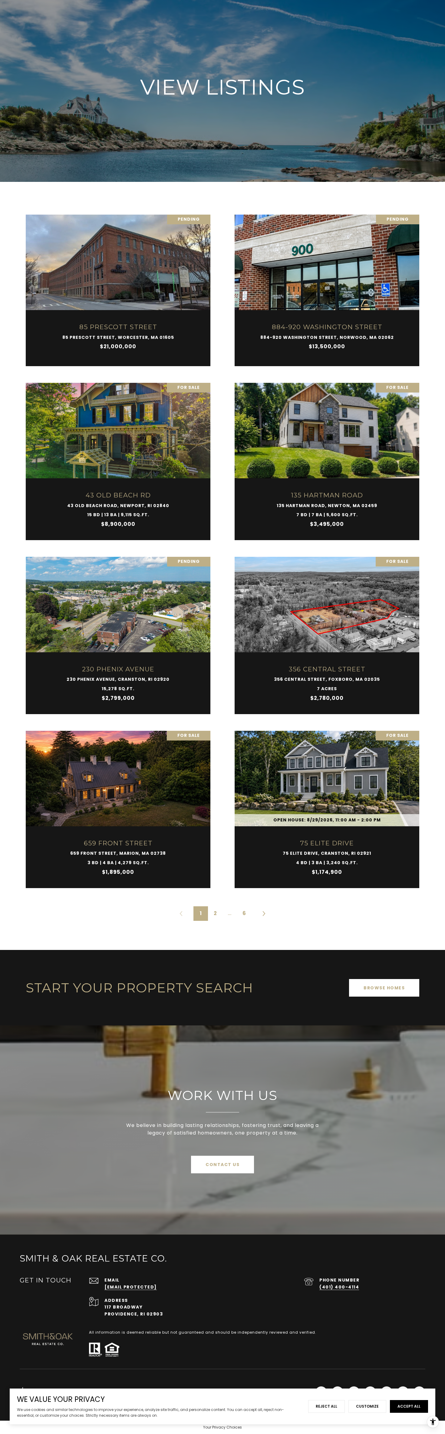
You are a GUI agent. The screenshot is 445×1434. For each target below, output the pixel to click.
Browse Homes (384, 988)
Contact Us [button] (222, 1165)
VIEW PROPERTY (118, 287)
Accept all (408, 1406)
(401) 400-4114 (339, 1287)
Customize (367, 1406)
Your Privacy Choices (222, 1427)
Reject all (326, 1406)
